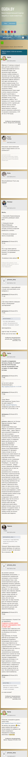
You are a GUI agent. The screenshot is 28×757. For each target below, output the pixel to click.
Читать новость (14, 401)
